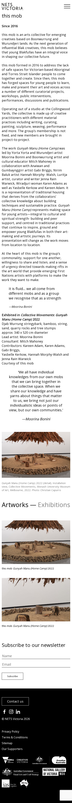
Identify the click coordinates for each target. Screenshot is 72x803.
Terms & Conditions (15, 737)
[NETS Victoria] (12, 9)
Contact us (15, 701)
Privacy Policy (10, 731)
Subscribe (12, 676)
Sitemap (7, 743)
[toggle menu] (66, 5)
